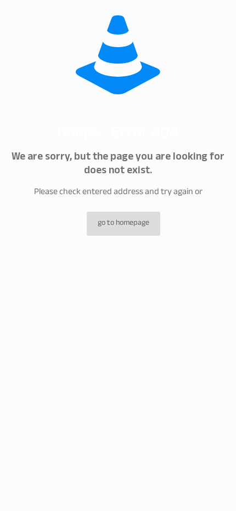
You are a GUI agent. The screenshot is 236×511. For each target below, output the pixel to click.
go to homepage (123, 223)
